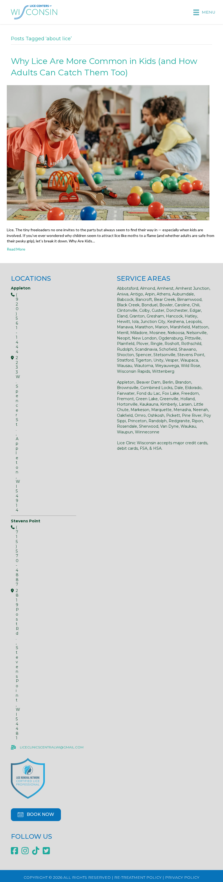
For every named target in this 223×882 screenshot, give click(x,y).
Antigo (136, 294)
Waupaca (189, 360)
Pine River (192, 415)
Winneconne (147, 432)
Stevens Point (190, 354)
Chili (195, 305)
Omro (140, 415)
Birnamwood (189, 299)
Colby (144, 310)
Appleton (125, 382)
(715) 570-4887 (13, 556)
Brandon (183, 382)
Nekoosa (176, 332)
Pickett (173, 415)
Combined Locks (156, 387)
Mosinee (157, 332)
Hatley (191, 316)
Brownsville (127, 387)
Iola (135, 321)
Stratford (125, 360)
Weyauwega (167, 365)
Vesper (171, 360)
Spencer (143, 354)
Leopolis (194, 321)
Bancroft (143, 299)
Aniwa (122, 294)
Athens (163, 294)
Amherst (165, 288)
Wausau (124, 365)
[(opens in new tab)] (28, 778)
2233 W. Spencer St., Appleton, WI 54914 (13, 434)
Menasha (182, 409)
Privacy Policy (182, 877)
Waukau (188, 426)
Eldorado (193, 387)
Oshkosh (156, 415)
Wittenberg (163, 371)
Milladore (138, 332)
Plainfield (125, 343)
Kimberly (168, 404)
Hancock (174, 316)
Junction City (153, 321)
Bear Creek (164, 299)
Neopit (123, 338)
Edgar (195, 310)
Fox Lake (170, 393)
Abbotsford (127, 288)
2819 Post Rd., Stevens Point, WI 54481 (13, 664)
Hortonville (127, 404)
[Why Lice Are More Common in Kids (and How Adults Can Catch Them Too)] (108, 152)
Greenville (169, 398)
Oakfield (125, 415)
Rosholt (172, 343)
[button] (36, 814)
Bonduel (149, 305)
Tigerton (143, 360)
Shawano (187, 349)
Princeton (137, 420)
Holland (187, 398)
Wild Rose (190, 365)
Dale (178, 387)
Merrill (122, 332)
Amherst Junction (192, 288)
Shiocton (125, 354)
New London (144, 338)
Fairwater (126, 393)
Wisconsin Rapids (133, 371)
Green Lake (147, 398)
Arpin (150, 294)
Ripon (197, 420)
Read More (16, 249)
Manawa (125, 327)
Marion (161, 327)
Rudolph (125, 349)
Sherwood (148, 426)
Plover (142, 343)
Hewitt (123, 321)
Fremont (125, 398)
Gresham (155, 316)
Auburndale (183, 294)
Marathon (144, 327)
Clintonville (127, 310)
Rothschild (191, 343)
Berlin (167, 382)
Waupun (125, 432)
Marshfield (180, 327)
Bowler (166, 305)
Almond (147, 288)
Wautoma (143, 365)
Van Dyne (169, 426)
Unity (158, 360)
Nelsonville (196, 332)
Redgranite (179, 420)
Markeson (140, 409)
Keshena (175, 321)
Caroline (182, 305)
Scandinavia (146, 349)
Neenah (200, 409)
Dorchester (177, 310)
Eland (122, 316)
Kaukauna (149, 404)
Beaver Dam (148, 382)
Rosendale (127, 426)
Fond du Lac (148, 393)
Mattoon (200, 327)
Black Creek (128, 305)
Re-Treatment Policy (138, 877)
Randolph (157, 420)
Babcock (125, 299)
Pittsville (193, 338)
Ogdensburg (171, 338)
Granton (137, 316)
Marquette (161, 409)
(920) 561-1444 (13, 323)
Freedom (190, 393)
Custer (158, 310)
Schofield (168, 349)
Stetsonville (164, 354)
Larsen (185, 404)
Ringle (156, 343)
